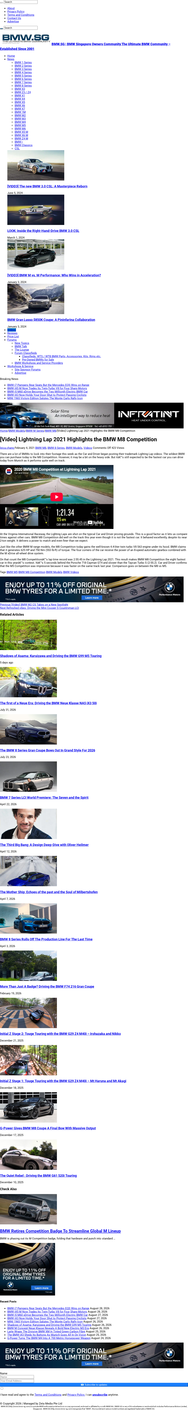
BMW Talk (21, 346)
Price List (13, 336)
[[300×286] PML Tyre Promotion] (27, 1294)
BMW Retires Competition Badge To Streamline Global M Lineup (60, 1231)
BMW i (19, 142)
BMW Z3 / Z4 (23, 92)
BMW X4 (20, 99)
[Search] (1, 2)
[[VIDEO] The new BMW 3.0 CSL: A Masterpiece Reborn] (35, 179)
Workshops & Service (20, 366)
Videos (11, 330)
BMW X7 (20, 108)
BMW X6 (20, 105)
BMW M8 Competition (31, 572)
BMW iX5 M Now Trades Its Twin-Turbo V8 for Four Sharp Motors (47, 388)
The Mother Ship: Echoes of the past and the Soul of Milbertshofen (49, 892)
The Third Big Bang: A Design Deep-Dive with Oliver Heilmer (44, 845)
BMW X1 (20, 95)
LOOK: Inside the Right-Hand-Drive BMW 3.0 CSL (43, 231)
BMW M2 (20, 115)
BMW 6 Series (23, 79)
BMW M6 (20, 128)
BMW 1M (20, 112)
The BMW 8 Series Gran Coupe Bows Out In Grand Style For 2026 (47, 750)
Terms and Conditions (20, 15)
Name (3, 1373)
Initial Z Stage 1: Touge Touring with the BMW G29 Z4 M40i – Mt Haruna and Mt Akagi (63, 1081)
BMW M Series (35, 430)
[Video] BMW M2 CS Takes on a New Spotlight (34, 604)
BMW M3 (20, 118)
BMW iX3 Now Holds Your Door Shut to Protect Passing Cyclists (46, 395)
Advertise (13, 21)
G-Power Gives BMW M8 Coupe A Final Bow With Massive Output (48, 1128)
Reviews (12, 333)
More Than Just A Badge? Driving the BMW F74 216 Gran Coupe (47, 986)
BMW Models (17, 430)
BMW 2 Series (23, 65)
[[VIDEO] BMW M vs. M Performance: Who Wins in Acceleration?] (35, 268)
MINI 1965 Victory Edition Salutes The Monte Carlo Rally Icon (45, 398)
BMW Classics (23, 145)
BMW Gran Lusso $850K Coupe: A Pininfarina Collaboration (51, 320)
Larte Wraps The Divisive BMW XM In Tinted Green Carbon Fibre (46, 1331)
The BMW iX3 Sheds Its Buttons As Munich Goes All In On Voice (46, 1334)
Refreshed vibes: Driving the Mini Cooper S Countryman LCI (39, 608)
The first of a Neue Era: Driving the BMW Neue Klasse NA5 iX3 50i (48, 703)
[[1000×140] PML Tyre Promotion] (92, 601)
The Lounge (22, 349)
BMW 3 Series (23, 69)
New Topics (22, 343)
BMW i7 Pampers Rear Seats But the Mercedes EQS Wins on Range (48, 385)
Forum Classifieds (26, 353)
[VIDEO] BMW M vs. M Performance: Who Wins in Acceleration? (54, 275)
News (10, 59)
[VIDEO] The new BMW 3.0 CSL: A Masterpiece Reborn (47, 186)
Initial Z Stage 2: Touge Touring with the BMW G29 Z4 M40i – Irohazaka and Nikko (60, 1034)
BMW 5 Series (23, 75)
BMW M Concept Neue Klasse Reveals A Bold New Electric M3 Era (48, 1328)
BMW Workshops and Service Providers (39, 363)
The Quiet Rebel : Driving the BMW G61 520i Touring (38, 1176)
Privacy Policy (15, 11)
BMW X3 (20, 89)
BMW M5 (20, 125)
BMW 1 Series (23, 62)
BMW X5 (20, 102)
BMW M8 (50, 430)
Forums (12, 339)
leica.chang (7, 448)
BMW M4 (20, 122)
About (11, 8)
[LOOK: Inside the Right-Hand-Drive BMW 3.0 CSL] (35, 224)
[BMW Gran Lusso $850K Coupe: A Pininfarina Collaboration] (35, 313)
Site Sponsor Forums (28, 369)
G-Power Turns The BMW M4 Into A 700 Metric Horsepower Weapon (49, 1338)
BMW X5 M (21, 132)
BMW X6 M (21, 135)
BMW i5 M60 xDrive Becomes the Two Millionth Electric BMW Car (47, 391)
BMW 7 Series (23, 82)
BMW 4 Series (23, 72)
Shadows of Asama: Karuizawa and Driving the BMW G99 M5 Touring (51, 656)
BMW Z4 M (21, 138)
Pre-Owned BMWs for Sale (38, 359)
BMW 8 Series (23, 85)
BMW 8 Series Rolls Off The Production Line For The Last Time (46, 939)
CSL (17, 148)
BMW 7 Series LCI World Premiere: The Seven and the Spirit (44, 797)
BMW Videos (71, 572)
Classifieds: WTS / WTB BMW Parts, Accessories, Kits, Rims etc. (61, 356)
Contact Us (14, 18)
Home (11, 56)
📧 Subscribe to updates (94, 1384)
